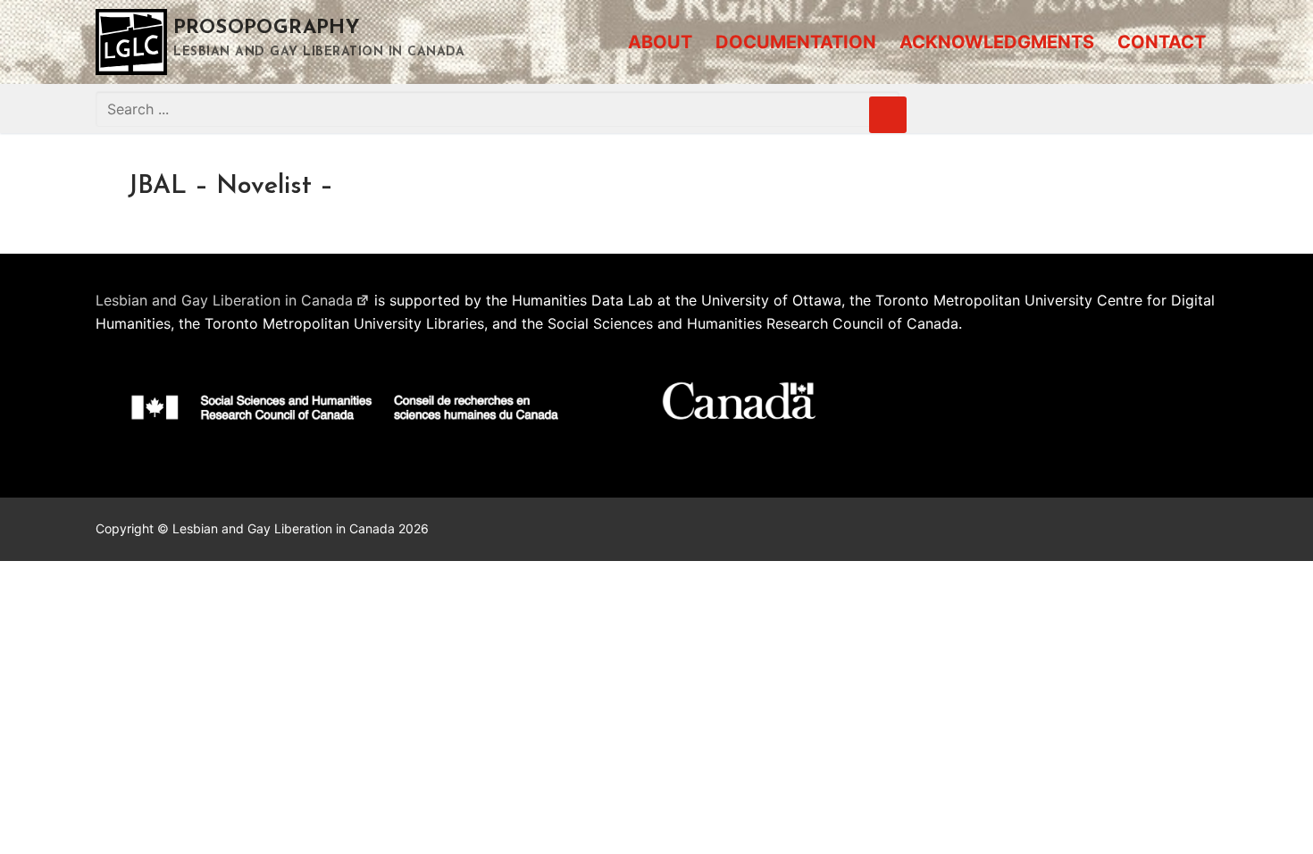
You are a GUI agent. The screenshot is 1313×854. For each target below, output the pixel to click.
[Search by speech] (888, 115)
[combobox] (497, 109)
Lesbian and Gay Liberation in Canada (224, 300)
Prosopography (266, 28)
